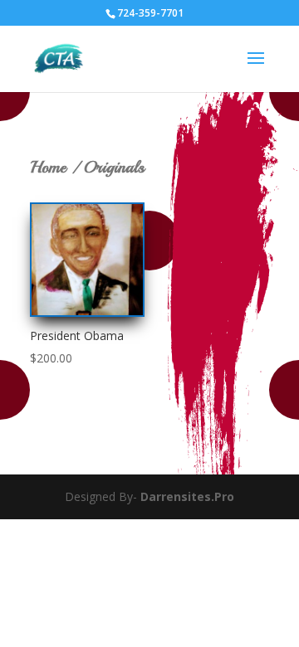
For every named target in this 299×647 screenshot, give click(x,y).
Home (48, 167)
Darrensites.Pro (187, 496)
